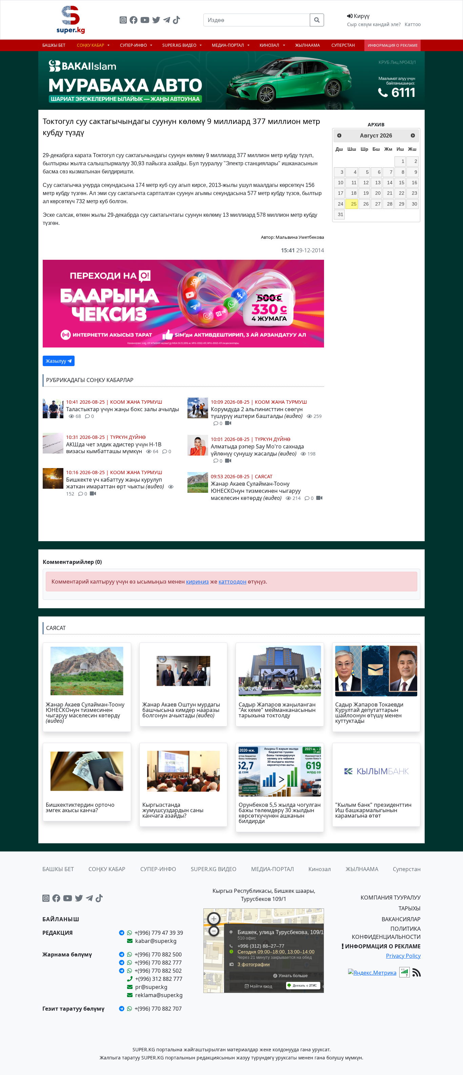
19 (366, 193)
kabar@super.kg (156, 941)
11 (354, 182)
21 (389, 193)
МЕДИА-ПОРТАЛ (228, 45)
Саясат (264, 476)
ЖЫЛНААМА (307, 45)
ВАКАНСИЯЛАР (401, 919)
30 (414, 204)
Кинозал (270, 45)
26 (366, 204)
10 (340, 182)
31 (340, 214)
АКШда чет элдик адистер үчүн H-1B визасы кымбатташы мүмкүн (118, 448)
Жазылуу (56, 361)
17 (340, 193)
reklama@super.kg (159, 995)
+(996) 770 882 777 (158, 962)
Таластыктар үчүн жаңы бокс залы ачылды (122, 412)
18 (354, 193)
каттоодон (232, 581)
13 (378, 182)
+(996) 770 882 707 (158, 1008)
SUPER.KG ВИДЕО (179, 45)
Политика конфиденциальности (386, 933)
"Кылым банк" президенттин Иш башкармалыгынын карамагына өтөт (373, 810)
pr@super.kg (151, 987)
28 (389, 204)
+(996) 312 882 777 (158, 979)
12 (366, 182)
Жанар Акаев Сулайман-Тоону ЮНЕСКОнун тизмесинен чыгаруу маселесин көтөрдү (262, 491)
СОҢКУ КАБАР (91, 45)
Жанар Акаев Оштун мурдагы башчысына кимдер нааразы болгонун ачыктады (181, 710)
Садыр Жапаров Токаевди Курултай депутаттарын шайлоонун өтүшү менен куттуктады (369, 712)
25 (354, 204)
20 (378, 193)
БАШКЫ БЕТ (53, 45)
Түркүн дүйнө (128, 437)
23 (414, 193)
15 (401, 182)
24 (340, 204)
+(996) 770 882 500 (158, 954)
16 (414, 182)
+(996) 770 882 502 (158, 970)
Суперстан (343, 45)
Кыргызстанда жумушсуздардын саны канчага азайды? (172, 810)
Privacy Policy (403, 956)
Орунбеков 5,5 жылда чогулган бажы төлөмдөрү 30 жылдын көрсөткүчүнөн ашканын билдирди (280, 813)
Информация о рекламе (393, 45)
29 (401, 204)
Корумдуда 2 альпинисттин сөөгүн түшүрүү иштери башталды (266, 416)
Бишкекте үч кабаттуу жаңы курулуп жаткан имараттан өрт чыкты (115, 486)
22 (401, 193)
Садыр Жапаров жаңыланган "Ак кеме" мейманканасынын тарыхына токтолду (277, 710)
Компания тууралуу (391, 897)
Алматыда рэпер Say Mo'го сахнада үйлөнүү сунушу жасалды (263, 453)
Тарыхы (410, 908)
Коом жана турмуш (136, 402)
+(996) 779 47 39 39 (159, 932)
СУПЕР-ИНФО (134, 45)
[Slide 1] (183, 134)
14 (389, 182)
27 (378, 204)
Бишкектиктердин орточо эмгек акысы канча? (80, 807)
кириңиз (197, 581)
